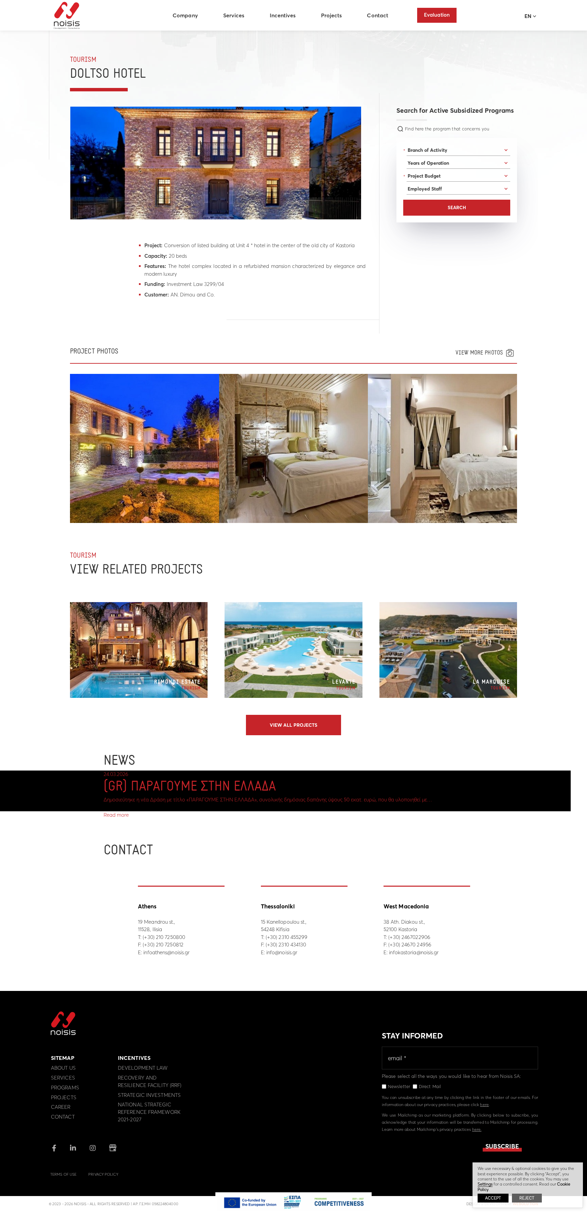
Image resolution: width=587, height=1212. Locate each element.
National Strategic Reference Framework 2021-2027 (149, 1112)
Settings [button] (485, 1184)
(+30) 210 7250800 (164, 937)
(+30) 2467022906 (409, 937)
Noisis (66, 15)
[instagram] (92, 1148)
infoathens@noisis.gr (166, 952)
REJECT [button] (526, 1197)
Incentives (283, 15)
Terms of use (63, 1174)
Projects (331, 15)
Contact (377, 15)
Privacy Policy (103, 1174)
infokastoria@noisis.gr (414, 952)
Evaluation (437, 15)
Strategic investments (149, 1095)
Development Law (143, 1068)
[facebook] (54, 1148)
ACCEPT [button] (493, 1197)
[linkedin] (73, 1148)
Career (61, 1107)
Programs (65, 1087)
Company (185, 15)
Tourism (83, 60)
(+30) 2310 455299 (287, 937)
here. (477, 1129)
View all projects (293, 725)
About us (63, 1068)
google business (113, 1148)
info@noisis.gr (281, 952)
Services (234, 15)
